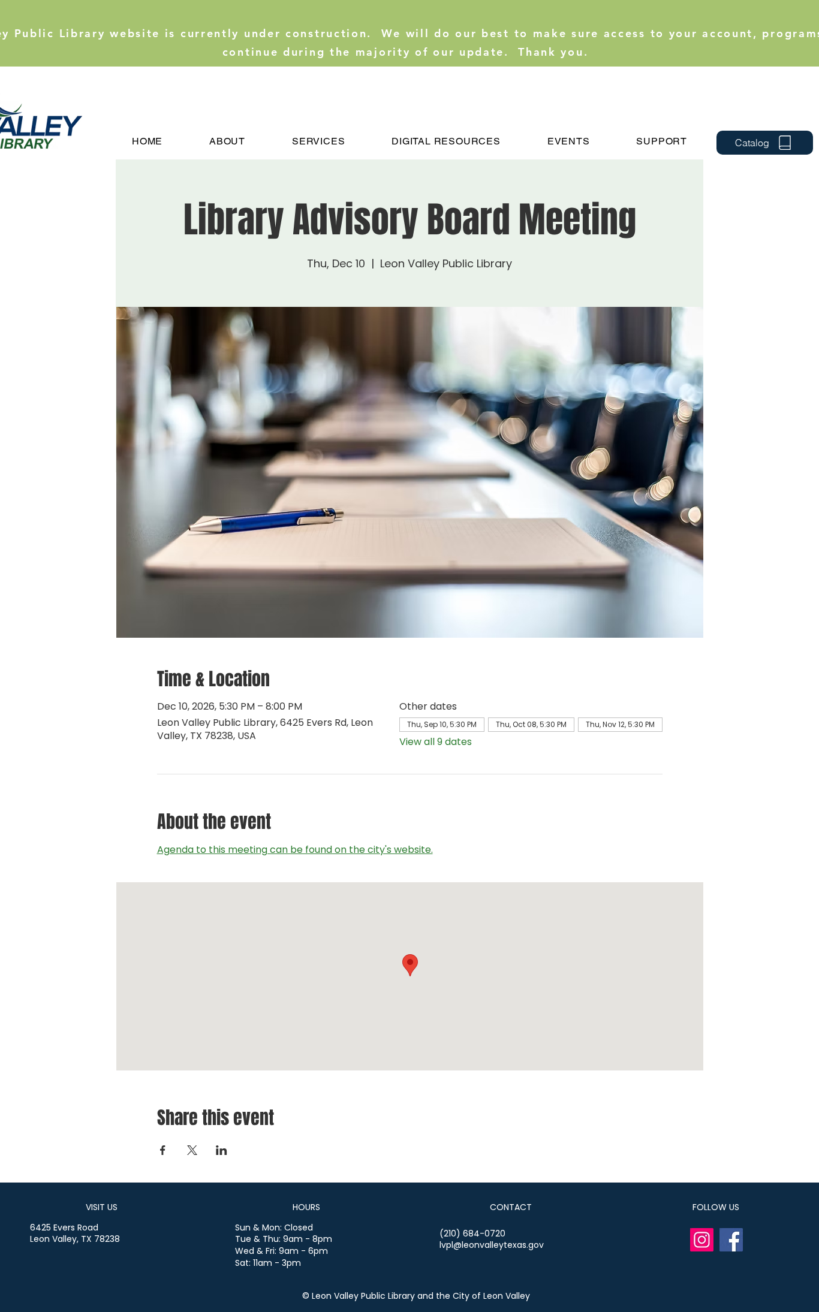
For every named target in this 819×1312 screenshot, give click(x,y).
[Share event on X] (192, 1150)
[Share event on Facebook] (162, 1150)
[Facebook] (731, 1239)
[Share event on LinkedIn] (221, 1150)
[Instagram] (701, 1239)
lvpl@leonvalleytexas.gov (491, 1245)
